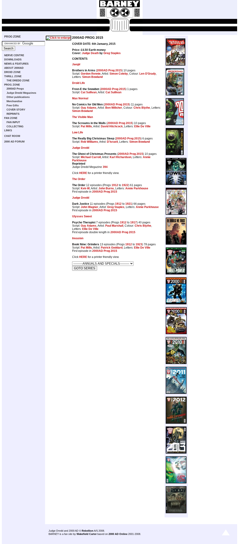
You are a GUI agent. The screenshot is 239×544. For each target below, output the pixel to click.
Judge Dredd (80, 147)
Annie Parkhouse (136, 188)
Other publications (18, 97)
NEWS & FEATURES (16, 63)
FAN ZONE (10, 118)
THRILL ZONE (12, 76)
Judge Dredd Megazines (21, 92)
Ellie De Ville (142, 126)
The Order (78, 179)
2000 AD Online (118, 534)
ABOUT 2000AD (14, 67)
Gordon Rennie (91, 73)
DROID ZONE (12, 72)
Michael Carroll (91, 157)
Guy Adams (88, 107)
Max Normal (80, 98)
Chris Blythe (142, 107)
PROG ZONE (12, 36)
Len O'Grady (147, 73)
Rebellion (87, 530)
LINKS (8, 130)
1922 (125, 185)
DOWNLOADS (12, 59)
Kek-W (85, 188)
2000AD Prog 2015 (109, 70)
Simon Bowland (92, 77)
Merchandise (14, 101)
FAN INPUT (13, 122)
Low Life (77, 132)
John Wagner (89, 207)
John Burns (106, 188)
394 (105, 167)
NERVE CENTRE (14, 55)
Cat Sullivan (89, 92)
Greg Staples (112, 53)
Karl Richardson (120, 157)
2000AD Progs (15, 88)
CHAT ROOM (12, 136)
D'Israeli (112, 141)
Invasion (77, 238)
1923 (139, 244)
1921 (128, 203)
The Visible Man (82, 117)
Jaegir (76, 64)
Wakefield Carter (87, 534)
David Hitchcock (112, 126)
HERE (83, 173)
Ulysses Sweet (82, 216)
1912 (115, 185)
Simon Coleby (118, 73)
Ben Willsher (113, 107)
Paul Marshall (114, 225)
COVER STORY (16, 109)
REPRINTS (13, 113)
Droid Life (78, 83)
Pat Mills (86, 126)
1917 (133, 222)
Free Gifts (13, 105)
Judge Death (90, 53)
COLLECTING (15, 126)
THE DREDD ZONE (18, 80)
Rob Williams (89, 141)
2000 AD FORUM (14, 141)
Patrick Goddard (112, 247)
